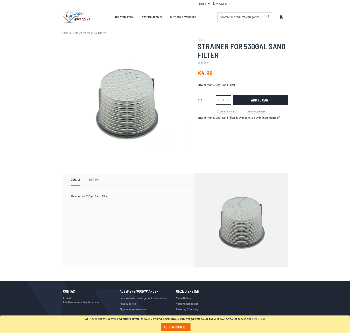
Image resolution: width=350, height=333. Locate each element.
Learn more (258, 319)
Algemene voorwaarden (133, 309)
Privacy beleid (128, 303)
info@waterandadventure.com (81, 302)
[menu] (155, 17)
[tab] (75, 179)
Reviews (94, 179)
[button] (204, 3)
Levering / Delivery (187, 309)
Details (75, 179)
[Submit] (267, 15)
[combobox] (244, 17)
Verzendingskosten (187, 303)
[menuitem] (126, 17)
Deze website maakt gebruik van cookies (143, 298)
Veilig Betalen (184, 298)
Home (65, 33)
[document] (175, 324)
